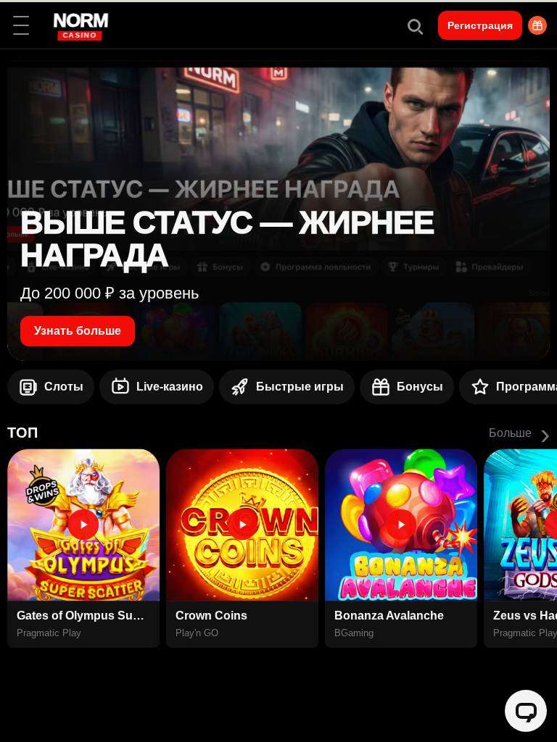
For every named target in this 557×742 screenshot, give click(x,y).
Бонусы (420, 386)
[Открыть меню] (21, 25)
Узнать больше (77, 331)
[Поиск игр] (414, 25)
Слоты (63, 386)
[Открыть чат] (526, 711)
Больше (519, 433)
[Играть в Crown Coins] (242, 525)
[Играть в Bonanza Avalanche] (401, 525)
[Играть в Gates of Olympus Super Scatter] (83, 525)
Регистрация (480, 25)
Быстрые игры (300, 386)
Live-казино (169, 386)
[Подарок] (537, 25)
